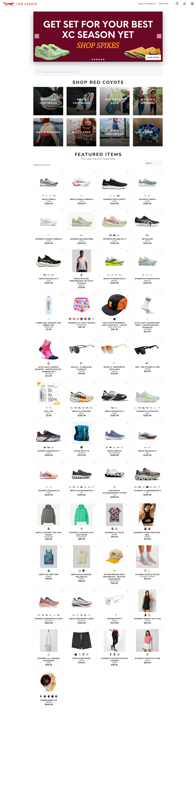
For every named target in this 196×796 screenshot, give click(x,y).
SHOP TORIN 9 (152, 57)
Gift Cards (163, 3)
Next (159, 36)
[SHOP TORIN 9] (98, 37)
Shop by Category (146, 3)
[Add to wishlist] (61, 171)
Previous (37, 36)
